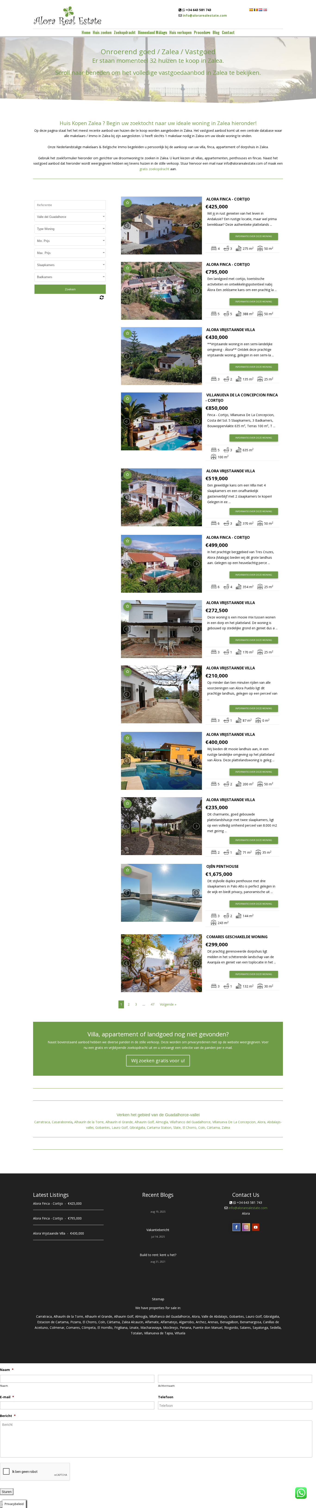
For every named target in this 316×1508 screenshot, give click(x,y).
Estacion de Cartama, (53, 1322)
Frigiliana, (121, 1327)
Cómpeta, (89, 1327)
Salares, (246, 1327)
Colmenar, (57, 1327)
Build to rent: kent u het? (158, 1255)
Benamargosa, (251, 1322)
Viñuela (180, 1333)
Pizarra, (76, 1322)
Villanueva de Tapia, (159, 1333)
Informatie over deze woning (253, 236)
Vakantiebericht (157, 1230)
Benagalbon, (229, 1322)
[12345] (161, 225)
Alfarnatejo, (169, 1322)
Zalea (226, 1127)
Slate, (177, 1127)
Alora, (261, 1122)
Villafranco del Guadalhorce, (190, 1122)
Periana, (186, 1327)
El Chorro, (190, 1127)
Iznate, (134, 1327)
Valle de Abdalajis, (214, 1316)
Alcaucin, (137, 1322)
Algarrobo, (187, 1322)
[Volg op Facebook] (236, 1227)
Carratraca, (42, 1122)
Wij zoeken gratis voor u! (158, 1060)
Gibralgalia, (138, 1127)
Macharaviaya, (151, 1327)
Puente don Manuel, (208, 1327)
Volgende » (168, 1004)
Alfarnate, (152, 1322)
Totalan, (137, 1333)
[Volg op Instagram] (246, 1227)
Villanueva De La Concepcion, (234, 1122)
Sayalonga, (261, 1327)
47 (152, 1004)
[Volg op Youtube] (255, 1227)
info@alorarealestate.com (205, 15)
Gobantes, (103, 1127)
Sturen (7, 1491)
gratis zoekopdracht (154, 169)
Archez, (201, 1322)
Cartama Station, (159, 1127)
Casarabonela (62, 1122)
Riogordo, (231, 1327)
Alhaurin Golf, (145, 1122)
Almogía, (162, 1122)
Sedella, (276, 1327)
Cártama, (214, 1127)
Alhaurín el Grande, (119, 1122)
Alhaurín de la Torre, (89, 1122)
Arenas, (213, 1322)
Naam (4, 1385)
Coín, (202, 1127)
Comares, (73, 1327)
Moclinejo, (171, 1327)
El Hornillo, (105, 1327)
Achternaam (166, 1385)
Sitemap (158, 1299)
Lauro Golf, (120, 1127)
